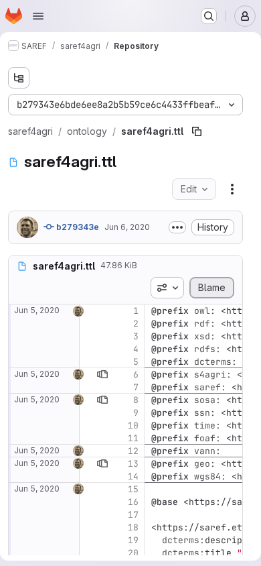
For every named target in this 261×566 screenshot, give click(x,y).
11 (133, 438)
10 (133, 425)
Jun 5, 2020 (37, 310)
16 (133, 502)
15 (133, 489)
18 (133, 527)
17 (133, 514)
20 (133, 553)
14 (133, 476)
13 (133, 463)
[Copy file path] (196, 131)
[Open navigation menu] (38, 16)
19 (133, 540)
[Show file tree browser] (18, 78)
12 (133, 451)
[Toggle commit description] (177, 227)
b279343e (76, 227)
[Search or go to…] (209, 16)
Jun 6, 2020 (127, 227)
